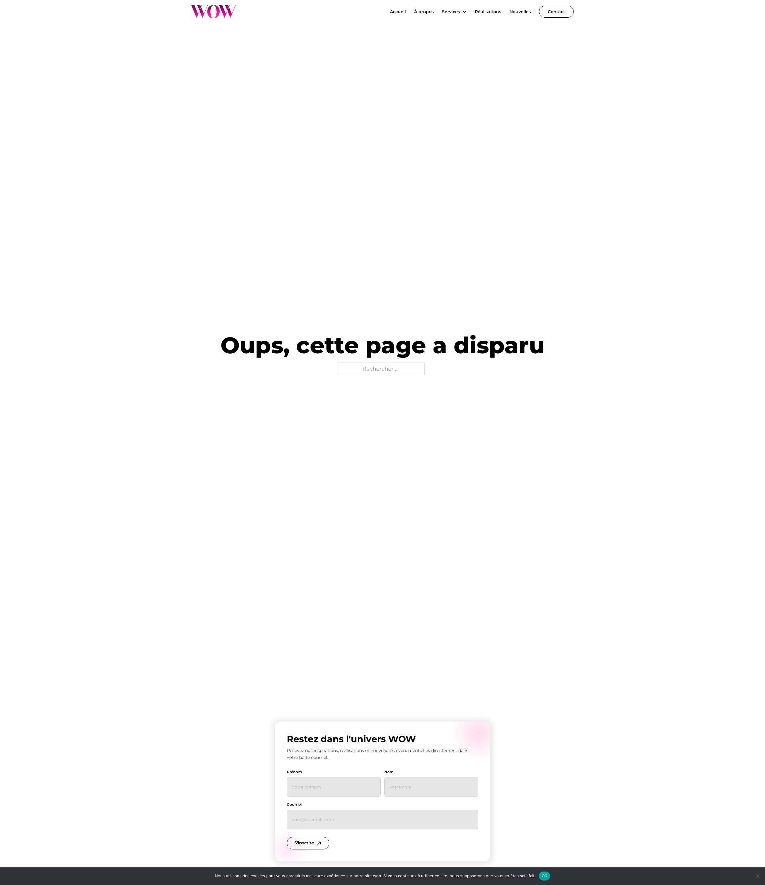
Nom (389, 772)
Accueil (398, 11)
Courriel (294, 804)
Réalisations (488, 11)
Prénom (294, 772)
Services (451, 11)
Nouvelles (520, 11)
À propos (424, 11)
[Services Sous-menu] (464, 12)
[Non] (758, 876)
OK (544, 875)
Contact (556, 11)
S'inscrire (304, 843)
